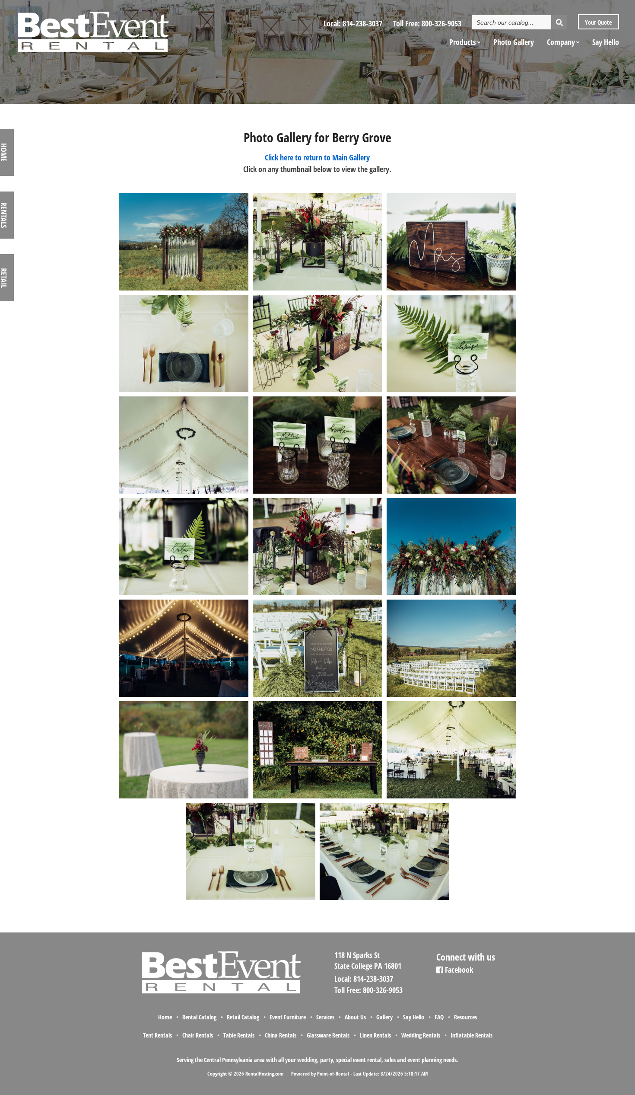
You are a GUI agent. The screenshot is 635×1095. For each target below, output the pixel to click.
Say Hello (605, 42)
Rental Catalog (199, 1017)
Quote (598, 22)
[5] (183, 797)
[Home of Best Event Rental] (220, 992)
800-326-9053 (441, 23)
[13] (317, 390)
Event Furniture (288, 1017)
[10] (317, 289)
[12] (183, 390)
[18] (183, 593)
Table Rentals (238, 1035)
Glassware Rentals (328, 1035)
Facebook (458, 969)
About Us (355, 1017)
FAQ (439, 1017)
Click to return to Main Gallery (317, 157)
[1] (183, 289)
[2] (451, 593)
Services (325, 1017)
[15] (183, 492)
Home (165, 1017)
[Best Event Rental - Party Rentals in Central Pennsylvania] (92, 28)
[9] (384, 898)
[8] (250, 898)
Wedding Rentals (420, 1035)
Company (561, 42)
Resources (465, 1017)
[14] (451, 390)
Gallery (384, 1017)
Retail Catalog (243, 1017)
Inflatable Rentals (471, 1035)
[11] (451, 289)
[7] (451, 797)
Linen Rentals (375, 1035)
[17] (451, 492)
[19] (317, 593)
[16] (317, 492)
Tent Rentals (157, 1035)
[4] (451, 695)
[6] (317, 797)
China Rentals (280, 1035)
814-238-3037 (362, 23)
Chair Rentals (197, 1035)
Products (462, 42)
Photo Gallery (513, 42)
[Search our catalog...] (559, 22)
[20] (183, 695)
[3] (317, 695)
